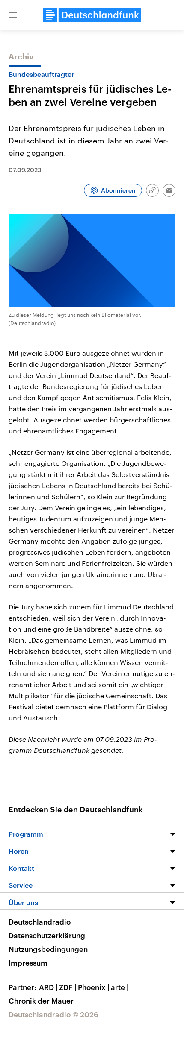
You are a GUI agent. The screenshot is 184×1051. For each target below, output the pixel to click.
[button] (13, 15)
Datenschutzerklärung (47, 935)
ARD (48, 987)
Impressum (28, 962)
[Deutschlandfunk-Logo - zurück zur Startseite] (92, 15)
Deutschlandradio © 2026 (53, 1014)
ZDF (67, 987)
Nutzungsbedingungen (48, 949)
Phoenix (93, 987)
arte (119, 987)
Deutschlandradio (40, 921)
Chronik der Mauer (41, 1000)
